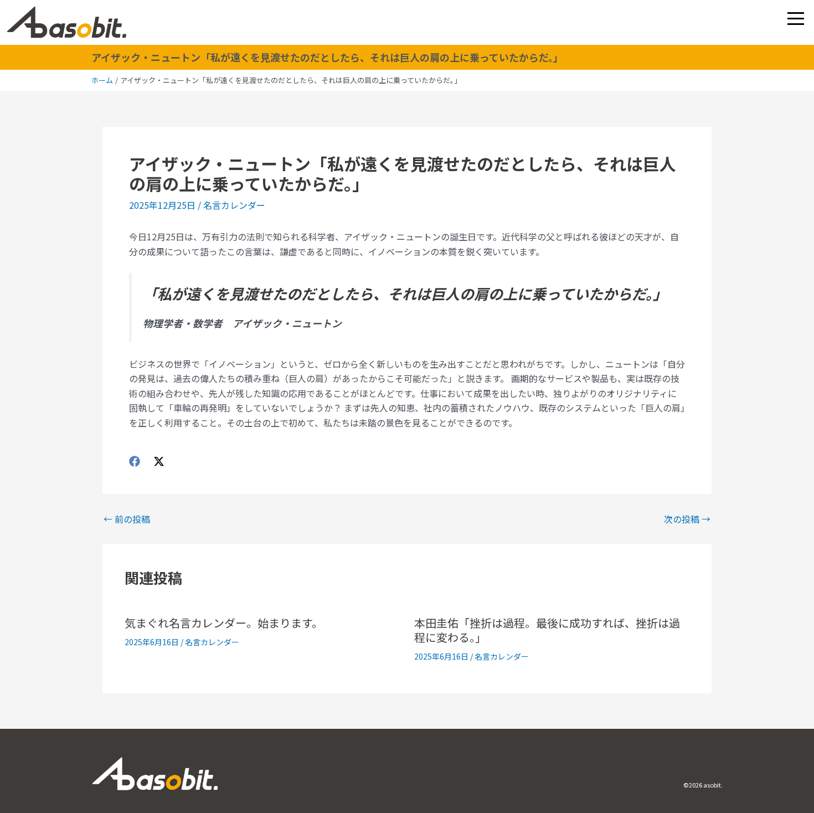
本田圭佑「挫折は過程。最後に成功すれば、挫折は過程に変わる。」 (547, 630)
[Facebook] (134, 460)
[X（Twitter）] (158, 460)
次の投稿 (687, 518)
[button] (796, 18)
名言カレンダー (234, 205)
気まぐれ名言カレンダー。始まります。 (224, 623)
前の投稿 (127, 518)
